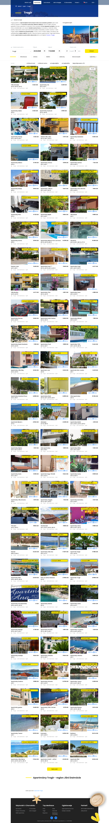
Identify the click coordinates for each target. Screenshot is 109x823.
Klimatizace (23, 57)
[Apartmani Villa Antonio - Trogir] (25, 489)
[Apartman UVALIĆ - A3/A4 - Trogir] (54, 748)
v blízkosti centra (42, 63)
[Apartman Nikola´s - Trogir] (25, 411)
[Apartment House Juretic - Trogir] (84, 359)
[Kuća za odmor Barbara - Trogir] (54, 567)
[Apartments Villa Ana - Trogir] (54, 541)
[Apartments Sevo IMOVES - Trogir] (84, 178)
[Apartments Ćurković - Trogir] (53, 100)
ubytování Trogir (38, 790)
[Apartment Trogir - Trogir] (84, 567)
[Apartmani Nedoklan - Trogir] (84, 126)
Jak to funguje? (32, 810)
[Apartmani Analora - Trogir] (25, 671)
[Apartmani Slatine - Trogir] (54, 593)
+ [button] (71, 68)
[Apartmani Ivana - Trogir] (84, 463)
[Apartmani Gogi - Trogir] (84, 256)
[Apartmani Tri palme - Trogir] (84, 619)
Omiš (44, 808)
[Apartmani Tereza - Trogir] (25, 722)
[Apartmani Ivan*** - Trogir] (54, 256)
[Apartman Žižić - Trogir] (84, 748)
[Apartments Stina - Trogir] (84, 515)
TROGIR (92, 68)
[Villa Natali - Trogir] (84, 204)
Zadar (53, 808)
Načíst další (54, 769)
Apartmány (37, 2)
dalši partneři (84, 810)
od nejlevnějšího (54, 63)
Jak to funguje (57, 2)
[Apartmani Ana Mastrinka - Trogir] (25, 593)
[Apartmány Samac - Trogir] (84, 152)
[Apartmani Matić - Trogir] (84, 411)
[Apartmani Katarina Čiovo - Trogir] (25, 385)
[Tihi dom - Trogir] (25, 515)
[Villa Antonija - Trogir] (24, 74)
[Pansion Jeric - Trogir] (25, 256)
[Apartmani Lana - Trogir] (84, 281)
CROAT (20, 6)
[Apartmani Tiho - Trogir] (54, 281)
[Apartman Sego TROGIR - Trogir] (54, 463)
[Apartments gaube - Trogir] (25, 696)
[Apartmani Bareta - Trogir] (84, 696)
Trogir (44, 810)
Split (24, 6)
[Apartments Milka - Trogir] (84, 437)
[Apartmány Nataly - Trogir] (25, 126)
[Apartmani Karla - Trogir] (25, 463)
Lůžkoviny (62, 57)
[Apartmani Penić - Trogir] (54, 385)
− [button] (71, 70)
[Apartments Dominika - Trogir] (84, 489)
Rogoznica (45, 813)
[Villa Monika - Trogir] (25, 281)
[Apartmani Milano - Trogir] (25, 152)
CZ (86, 2)
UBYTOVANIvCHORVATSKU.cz (87, 808)
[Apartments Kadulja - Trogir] (25, 645)
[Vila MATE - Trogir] (84, 230)
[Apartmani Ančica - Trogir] (54, 152)
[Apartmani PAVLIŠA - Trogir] (54, 619)
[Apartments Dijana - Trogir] (25, 437)
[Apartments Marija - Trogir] (25, 178)
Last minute (47, 2)
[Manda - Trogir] (25, 541)
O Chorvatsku (68, 2)
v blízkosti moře (30, 63)
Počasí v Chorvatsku (20, 810)
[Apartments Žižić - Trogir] (25, 567)
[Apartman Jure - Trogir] (54, 359)
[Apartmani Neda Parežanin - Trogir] (25, 333)
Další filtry (92, 57)
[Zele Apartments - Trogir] (54, 437)
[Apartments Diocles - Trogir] (25, 307)
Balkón (48, 57)
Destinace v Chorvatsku (55, 813)
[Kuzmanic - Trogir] (54, 722)
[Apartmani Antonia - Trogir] (54, 671)
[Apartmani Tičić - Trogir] (84, 333)
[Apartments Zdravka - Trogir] (54, 645)
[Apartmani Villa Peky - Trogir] (25, 359)
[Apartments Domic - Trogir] (25, 230)
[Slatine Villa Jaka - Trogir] (54, 126)
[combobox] (21, 51)
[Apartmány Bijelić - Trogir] (54, 204)
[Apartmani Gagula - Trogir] (54, 489)
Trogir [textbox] (14, 51)
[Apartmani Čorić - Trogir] (54, 333)
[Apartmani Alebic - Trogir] (24, 100)
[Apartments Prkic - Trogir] (25, 204)
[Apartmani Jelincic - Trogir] (54, 178)
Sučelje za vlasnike (66, 810)
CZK (93, 2)
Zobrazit (91, 51)
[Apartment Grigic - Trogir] (84, 541)
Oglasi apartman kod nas (67, 808)
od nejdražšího (66, 63)
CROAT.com (28, 2)
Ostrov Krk (54, 810)
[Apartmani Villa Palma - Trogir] (25, 748)
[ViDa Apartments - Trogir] (84, 385)
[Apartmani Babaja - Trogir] (25, 619)
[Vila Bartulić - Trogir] (54, 515)
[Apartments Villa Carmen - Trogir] (54, 696)
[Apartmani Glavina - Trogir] (84, 645)
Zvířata (35, 57)
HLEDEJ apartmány (20, 813)
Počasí (77, 2)
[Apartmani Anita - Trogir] (84, 593)
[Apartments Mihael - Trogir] (84, 307)
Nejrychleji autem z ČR (79, 63)
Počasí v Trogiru (50, 35)
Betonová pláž (76, 57)
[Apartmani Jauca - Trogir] (84, 671)
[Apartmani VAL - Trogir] (53, 74)
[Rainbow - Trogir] (84, 722)
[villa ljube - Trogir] (54, 411)
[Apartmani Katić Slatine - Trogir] (54, 307)
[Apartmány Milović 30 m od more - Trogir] (54, 230)
